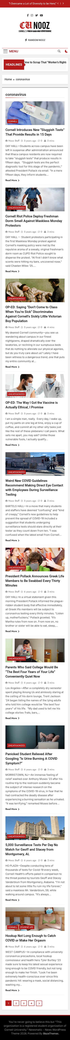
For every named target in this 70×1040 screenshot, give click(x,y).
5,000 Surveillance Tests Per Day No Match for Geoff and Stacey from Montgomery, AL (31, 849)
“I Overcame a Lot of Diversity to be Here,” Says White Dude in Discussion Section (32, 3)
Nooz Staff (13, 140)
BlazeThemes (50, 1033)
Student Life (26, 927)
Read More (11, 180)
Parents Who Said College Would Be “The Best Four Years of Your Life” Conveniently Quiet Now (31, 671)
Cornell (12, 121)
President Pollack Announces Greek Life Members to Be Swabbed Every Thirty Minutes (34, 580)
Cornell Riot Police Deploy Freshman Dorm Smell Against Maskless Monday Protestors (33, 220)
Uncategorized (16, 207)
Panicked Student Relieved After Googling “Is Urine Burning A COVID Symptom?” (31, 758)
